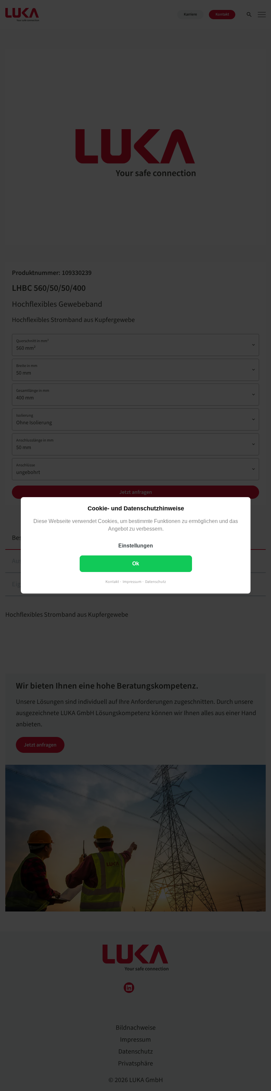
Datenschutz (155, 582)
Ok (135, 564)
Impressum (132, 582)
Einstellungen (135, 546)
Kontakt (112, 582)
